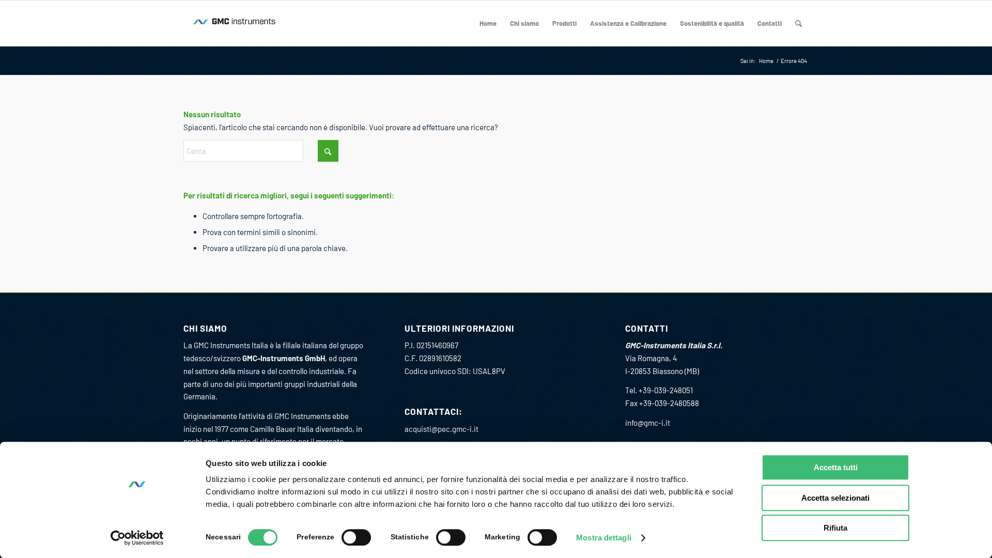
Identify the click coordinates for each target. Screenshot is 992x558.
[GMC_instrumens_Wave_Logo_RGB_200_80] (235, 23)
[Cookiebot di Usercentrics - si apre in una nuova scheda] (137, 538)
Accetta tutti (836, 467)
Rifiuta (835, 527)
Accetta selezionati (835, 497)
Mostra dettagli (603, 537)
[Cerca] (798, 23)
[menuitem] (488, 23)
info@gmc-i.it (647, 422)
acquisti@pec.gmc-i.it (441, 428)
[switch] (356, 537)
